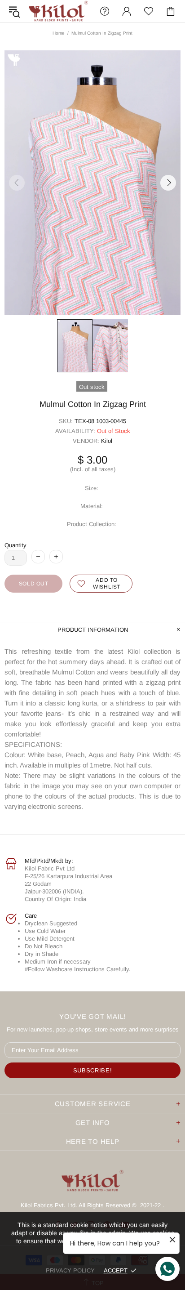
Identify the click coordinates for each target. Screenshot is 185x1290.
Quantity (15, 545)
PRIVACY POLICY (70, 1270)
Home (59, 33)
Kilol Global (58, 11)
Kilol (106, 440)
